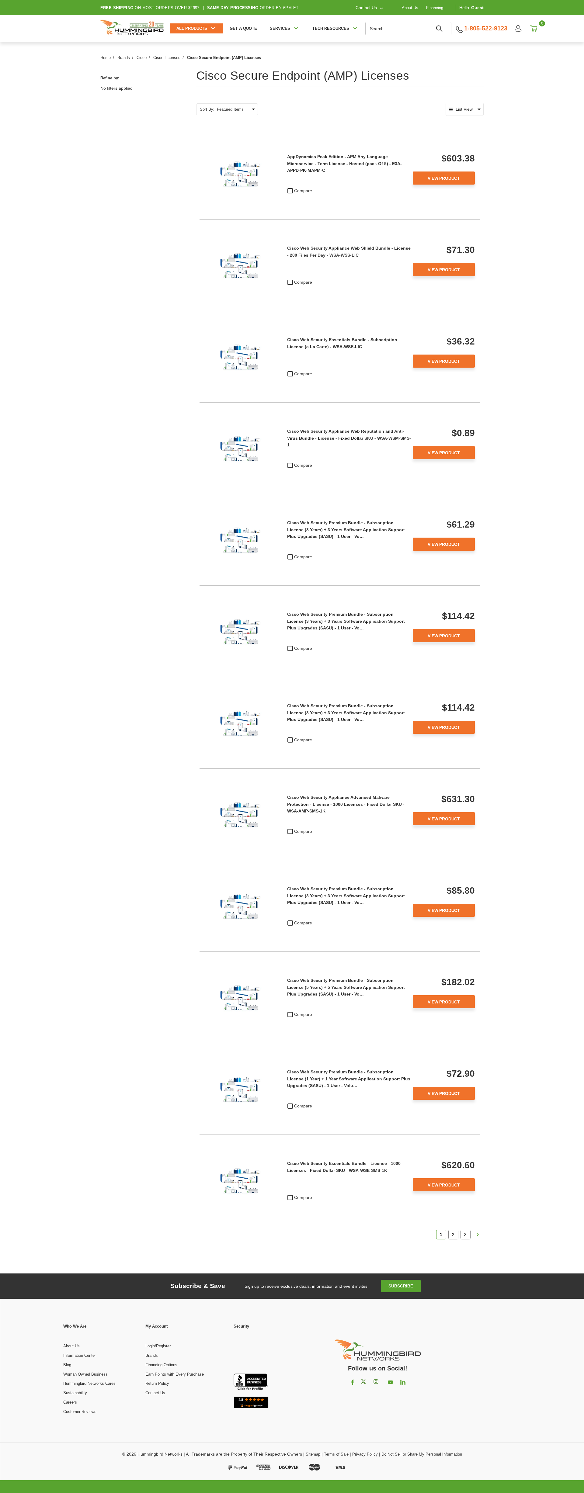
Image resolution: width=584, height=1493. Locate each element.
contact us (366, 7)
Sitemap (313, 1454)
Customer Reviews (79, 1411)
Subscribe (400, 1285)
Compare (303, 190)
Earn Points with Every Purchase (174, 1374)
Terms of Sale (336, 1454)
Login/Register (158, 1346)
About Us (410, 7)
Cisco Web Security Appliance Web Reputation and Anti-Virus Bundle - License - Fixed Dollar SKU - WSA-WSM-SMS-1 (349, 438)
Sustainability (75, 1393)
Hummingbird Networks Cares (89, 1383)
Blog (67, 1365)
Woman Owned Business (85, 1374)
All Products (191, 28)
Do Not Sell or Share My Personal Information (421, 1454)
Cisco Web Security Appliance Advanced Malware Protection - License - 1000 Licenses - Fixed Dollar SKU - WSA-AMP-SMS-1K (346, 804)
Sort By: (207, 109)
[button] (251, 1351)
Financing (434, 7)
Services (280, 28)
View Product (444, 178)
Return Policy (157, 1383)
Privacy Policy (365, 1454)
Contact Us (155, 1393)
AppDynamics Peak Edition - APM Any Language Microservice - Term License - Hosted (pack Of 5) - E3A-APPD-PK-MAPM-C (344, 163)
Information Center (79, 1355)
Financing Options (161, 1365)
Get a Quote (243, 28)
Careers (70, 1402)
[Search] (440, 28)
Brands (151, 1355)
